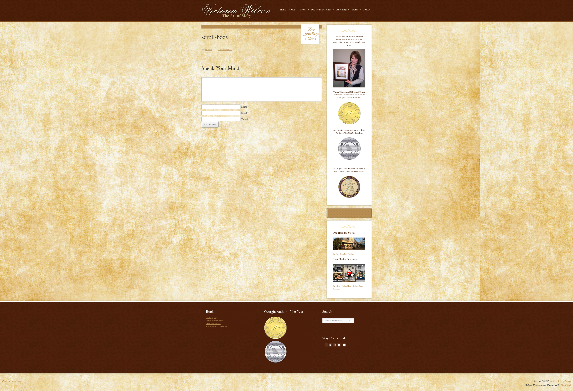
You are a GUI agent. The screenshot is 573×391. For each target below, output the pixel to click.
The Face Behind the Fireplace (343, 254)
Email (244, 112)
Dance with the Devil (214, 321)
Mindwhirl (566, 384)
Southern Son (211, 318)
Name (244, 106)
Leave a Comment (225, 50)
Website (245, 118)
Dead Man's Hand (213, 324)
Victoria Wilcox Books (560, 380)
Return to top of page (12, 380)
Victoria (208, 50)
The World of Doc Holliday (216, 326)
